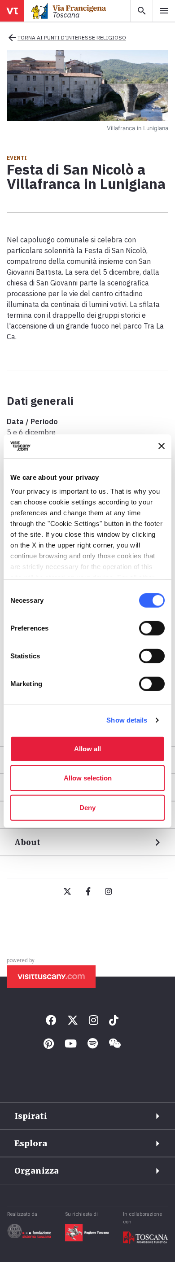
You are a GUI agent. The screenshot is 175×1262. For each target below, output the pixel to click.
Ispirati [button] (30, 1116)
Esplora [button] (30, 1143)
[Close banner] (161, 446)
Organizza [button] (36, 1171)
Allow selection (88, 778)
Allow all (87, 748)
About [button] (27, 842)
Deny (87, 807)
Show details (126, 720)
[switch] (152, 628)
